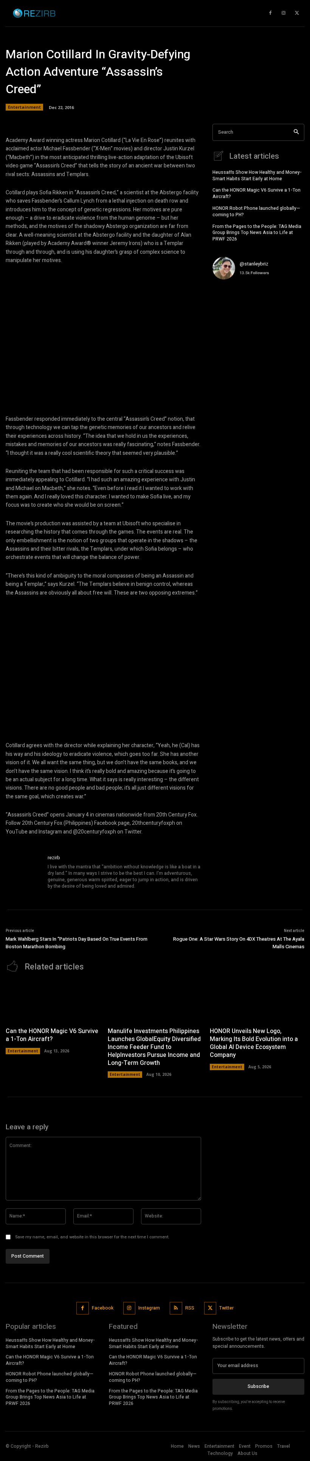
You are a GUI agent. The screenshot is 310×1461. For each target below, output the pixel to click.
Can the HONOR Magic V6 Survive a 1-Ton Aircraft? (256, 193)
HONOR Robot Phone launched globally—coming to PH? (256, 211)
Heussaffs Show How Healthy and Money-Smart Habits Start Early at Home (257, 175)
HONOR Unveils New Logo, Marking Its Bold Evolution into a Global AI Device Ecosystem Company (254, 1043)
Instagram (149, 1308)
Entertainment (23, 1051)
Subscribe (258, 1386)
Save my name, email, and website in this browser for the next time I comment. (92, 1237)
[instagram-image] (227, 301)
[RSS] (176, 1308)
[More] (257, 113)
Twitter (226, 1308)
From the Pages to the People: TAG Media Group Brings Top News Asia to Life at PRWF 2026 (256, 233)
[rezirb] (24, 872)
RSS (189, 1308)
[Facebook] (82, 1308)
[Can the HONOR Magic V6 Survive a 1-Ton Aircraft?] (53, 1001)
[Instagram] (129, 1308)
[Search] (296, 132)
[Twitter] (210, 1308)
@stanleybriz (254, 263)
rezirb (54, 857)
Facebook (102, 1308)
